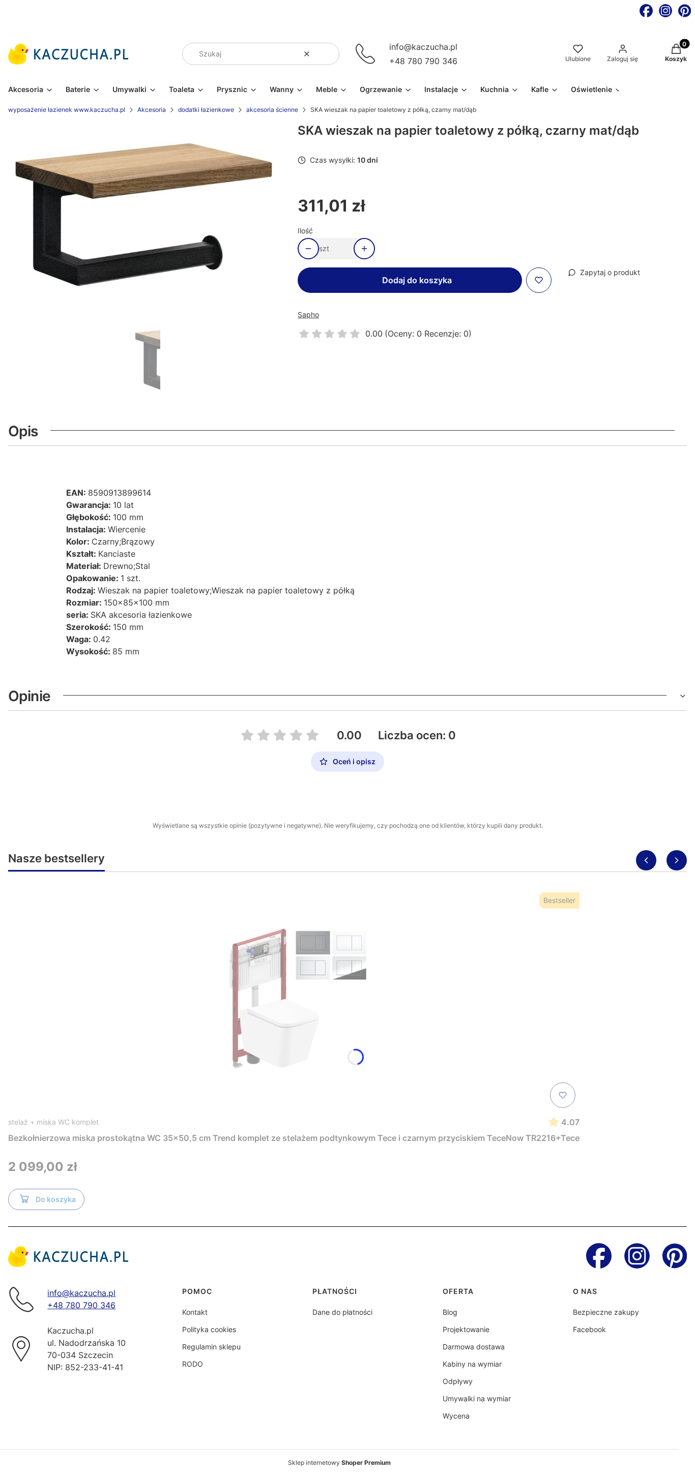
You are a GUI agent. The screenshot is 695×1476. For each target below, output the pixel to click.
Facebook (589, 1329)
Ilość (305, 230)
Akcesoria (151, 109)
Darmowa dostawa (474, 1346)
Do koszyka (56, 1199)
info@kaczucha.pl (423, 47)
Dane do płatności (342, 1312)
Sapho (308, 314)
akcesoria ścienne (272, 109)
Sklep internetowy (339, 1462)
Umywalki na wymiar (477, 1398)
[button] (327, 54)
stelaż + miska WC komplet (53, 1122)
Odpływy (458, 1381)
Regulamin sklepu (211, 1346)
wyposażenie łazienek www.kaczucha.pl (66, 109)
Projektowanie (466, 1329)
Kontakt (195, 1312)
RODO (192, 1364)
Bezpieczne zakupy (606, 1312)
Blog (450, 1312)
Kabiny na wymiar (472, 1364)
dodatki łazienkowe (206, 109)
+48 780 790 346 (423, 61)
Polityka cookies (209, 1329)
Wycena (456, 1415)
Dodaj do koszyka (417, 280)
